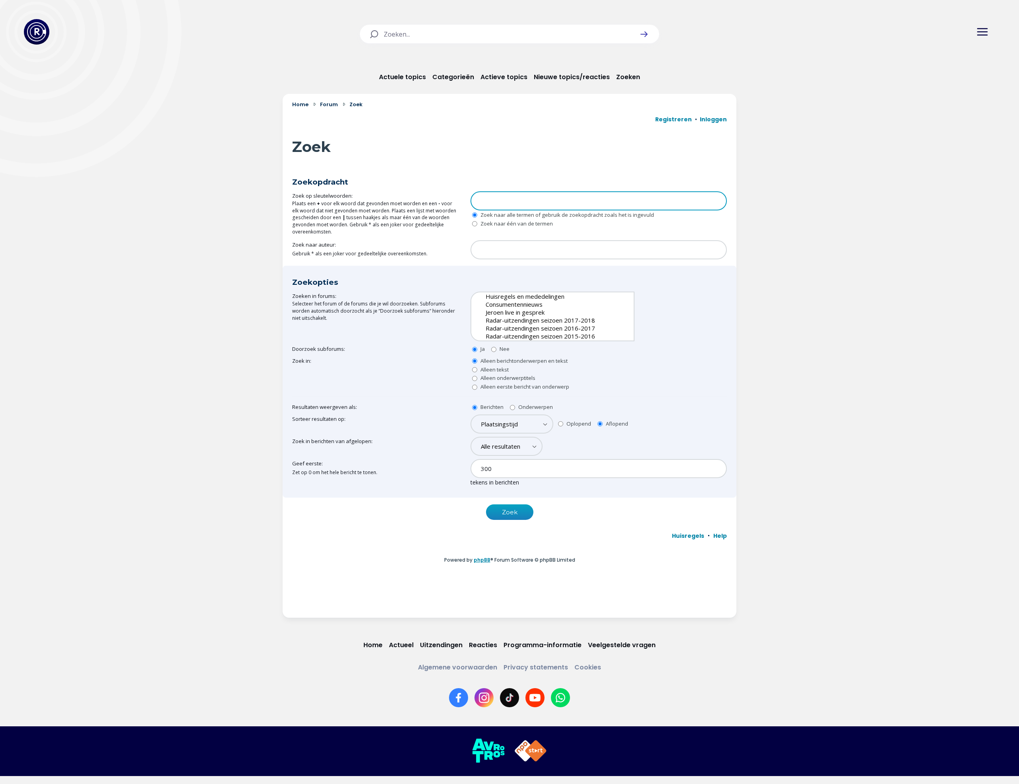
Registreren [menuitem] (673, 119)
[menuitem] (688, 536)
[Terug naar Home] (36, 32)
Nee (504, 348)
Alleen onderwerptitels (507, 377)
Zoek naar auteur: (314, 244)
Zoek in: (301, 360)
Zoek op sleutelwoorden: (322, 195)
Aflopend (616, 423)
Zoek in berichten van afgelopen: (332, 441)
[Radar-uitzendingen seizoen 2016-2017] (546, 328)
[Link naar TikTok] (509, 697)
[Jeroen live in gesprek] (546, 312)
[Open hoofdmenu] (982, 32)
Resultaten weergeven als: (324, 406)
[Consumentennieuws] (546, 304)
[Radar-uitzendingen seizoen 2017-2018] (546, 320)
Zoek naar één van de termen (516, 223)
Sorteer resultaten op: (319, 418)
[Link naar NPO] (530, 751)
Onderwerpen (535, 406)
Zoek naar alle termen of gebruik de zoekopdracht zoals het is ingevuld (566, 214)
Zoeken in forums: (314, 296)
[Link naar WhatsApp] (560, 697)
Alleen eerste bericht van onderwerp (524, 386)
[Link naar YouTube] (535, 697)
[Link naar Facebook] (458, 697)
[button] (644, 34)
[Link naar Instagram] (484, 697)
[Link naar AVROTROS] (488, 751)
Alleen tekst (494, 369)
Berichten (491, 406)
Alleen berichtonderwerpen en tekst (523, 360)
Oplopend (578, 423)
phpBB (482, 559)
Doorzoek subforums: (318, 348)
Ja (482, 348)
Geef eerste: (307, 463)
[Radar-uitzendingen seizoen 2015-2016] (546, 336)
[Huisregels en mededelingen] (546, 296)
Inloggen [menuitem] (713, 119)
